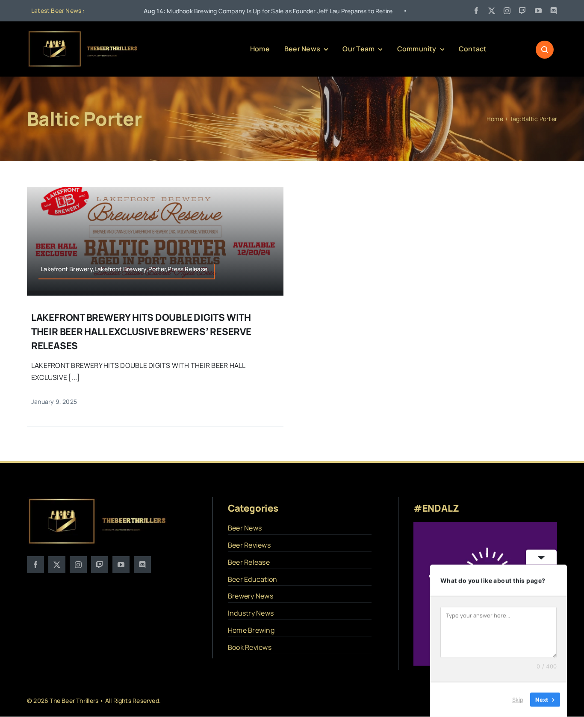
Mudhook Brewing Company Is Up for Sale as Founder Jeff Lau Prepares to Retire (229, 11)
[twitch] (522, 10)
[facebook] (476, 10)
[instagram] (507, 10)
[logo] (83, 33)
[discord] (553, 10)
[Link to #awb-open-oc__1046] (545, 50)
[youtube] (538, 10)
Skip (517, 699)
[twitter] (491, 10)
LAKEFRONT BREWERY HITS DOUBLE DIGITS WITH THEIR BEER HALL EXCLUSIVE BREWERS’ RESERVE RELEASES (141, 331)
